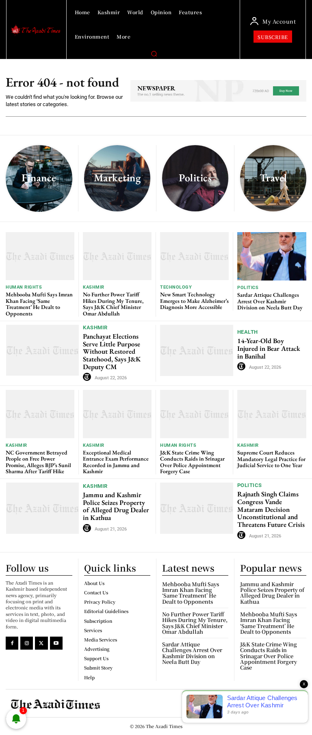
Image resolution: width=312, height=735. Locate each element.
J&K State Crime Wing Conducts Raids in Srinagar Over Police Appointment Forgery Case (192, 462)
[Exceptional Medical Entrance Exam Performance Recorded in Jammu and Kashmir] (117, 414)
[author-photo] (88, 377)
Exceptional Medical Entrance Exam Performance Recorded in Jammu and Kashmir (116, 462)
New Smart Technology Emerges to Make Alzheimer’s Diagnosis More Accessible (194, 301)
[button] (154, 53)
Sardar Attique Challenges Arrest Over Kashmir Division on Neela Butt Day (270, 301)
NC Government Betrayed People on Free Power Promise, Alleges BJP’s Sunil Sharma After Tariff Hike (38, 462)
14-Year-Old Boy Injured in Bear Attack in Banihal (268, 348)
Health (247, 332)
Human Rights (24, 287)
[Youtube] (56, 643)
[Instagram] (26, 643)
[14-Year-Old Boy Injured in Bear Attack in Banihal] (196, 350)
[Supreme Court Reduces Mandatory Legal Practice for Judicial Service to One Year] (271, 414)
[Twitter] (41, 643)
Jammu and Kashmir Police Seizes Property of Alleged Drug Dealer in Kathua (116, 506)
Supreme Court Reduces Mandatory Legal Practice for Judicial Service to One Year (271, 459)
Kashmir (93, 287)
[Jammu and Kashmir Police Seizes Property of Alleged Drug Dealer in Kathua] (42, 508)
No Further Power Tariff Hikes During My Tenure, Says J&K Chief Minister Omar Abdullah (113, 304)
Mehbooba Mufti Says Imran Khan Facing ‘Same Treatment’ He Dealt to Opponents (39, 304)
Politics (247, 287)
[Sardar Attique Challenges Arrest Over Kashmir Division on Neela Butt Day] (271, 256)
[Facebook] (12, 643)
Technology (176, 287)
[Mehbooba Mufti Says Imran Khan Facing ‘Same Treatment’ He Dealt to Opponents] (40, 256)
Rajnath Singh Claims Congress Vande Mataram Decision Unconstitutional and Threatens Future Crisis (271, 509)
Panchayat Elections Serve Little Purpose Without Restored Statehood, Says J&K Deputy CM (112, 351)
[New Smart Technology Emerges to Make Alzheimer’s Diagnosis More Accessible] (194, 256)
